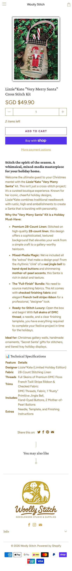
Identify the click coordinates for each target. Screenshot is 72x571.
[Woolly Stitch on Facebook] (29, 525)
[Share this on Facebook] (43, 432)
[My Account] (3, 4)
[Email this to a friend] (53, 432)
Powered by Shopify (49, 545)
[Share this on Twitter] (39, 432)
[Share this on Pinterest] (47, 432)
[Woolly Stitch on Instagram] (34, 525)
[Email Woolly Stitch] (40, 525)
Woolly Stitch (36, 4)
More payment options (36, 149)
